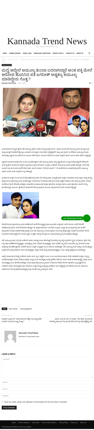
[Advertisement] (47, 17)
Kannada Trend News (9, 83)
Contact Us (70, 53)
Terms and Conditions (42, 53)
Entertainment (13, 59)
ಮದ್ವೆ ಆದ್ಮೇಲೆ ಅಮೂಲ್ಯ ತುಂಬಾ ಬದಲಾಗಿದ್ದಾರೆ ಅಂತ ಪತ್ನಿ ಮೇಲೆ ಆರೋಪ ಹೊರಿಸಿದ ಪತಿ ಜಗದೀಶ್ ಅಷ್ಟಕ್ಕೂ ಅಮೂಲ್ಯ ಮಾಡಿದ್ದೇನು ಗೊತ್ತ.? (47, 74)
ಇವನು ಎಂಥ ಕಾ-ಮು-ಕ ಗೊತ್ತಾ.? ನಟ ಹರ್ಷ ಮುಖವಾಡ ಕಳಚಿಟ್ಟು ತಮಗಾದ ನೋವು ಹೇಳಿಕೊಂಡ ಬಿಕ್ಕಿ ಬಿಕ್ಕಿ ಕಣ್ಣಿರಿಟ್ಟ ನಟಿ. (71, 320)
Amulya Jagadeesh (26, 309)
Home (4, 59)
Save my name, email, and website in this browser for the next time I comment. (35, 402)
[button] (89, 53)
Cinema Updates (15, 53)
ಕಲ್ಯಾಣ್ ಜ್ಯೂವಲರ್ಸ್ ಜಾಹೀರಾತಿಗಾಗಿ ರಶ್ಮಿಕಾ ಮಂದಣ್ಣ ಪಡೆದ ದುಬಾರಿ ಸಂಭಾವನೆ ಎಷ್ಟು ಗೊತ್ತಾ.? (22, 320)
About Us (79, 53)
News (5, 53)
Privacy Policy (58, 53)
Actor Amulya (13, 309)
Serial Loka (27, 53)
